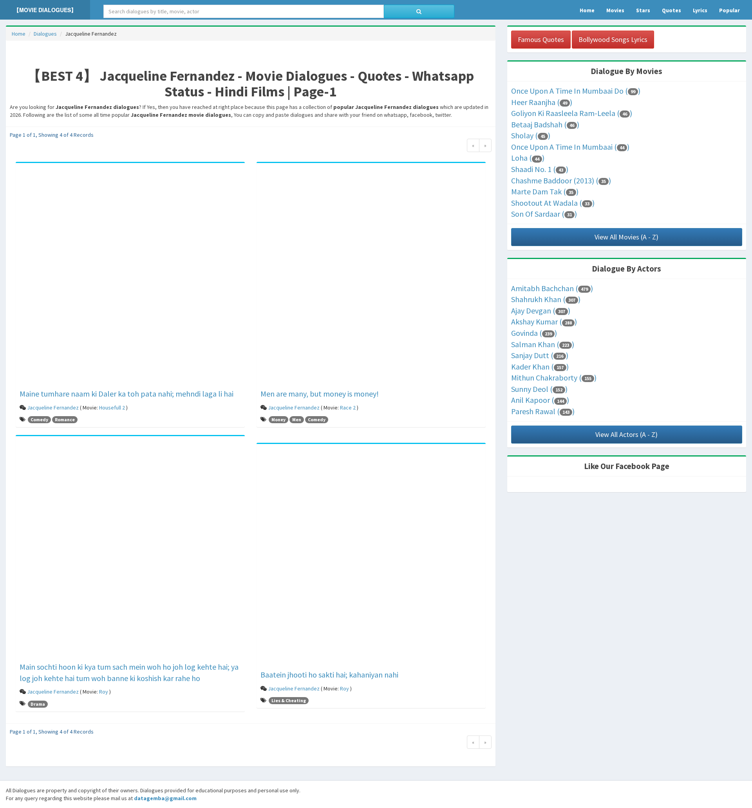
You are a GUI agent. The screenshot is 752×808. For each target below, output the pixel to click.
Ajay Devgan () (540, 310)
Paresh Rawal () (543, 411)
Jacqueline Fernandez (53, 407)
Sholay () (530, 135)
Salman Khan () (542, 344)
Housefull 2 (112, 407)
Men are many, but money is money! (319, 394)
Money (278, 419)
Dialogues (45, 33)
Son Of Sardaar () (544, 214)
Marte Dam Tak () (544, 191)
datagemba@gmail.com (165, 798)
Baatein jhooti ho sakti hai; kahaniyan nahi (329, 674)
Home (18, 33)
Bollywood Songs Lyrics (612, 39)
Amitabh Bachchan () (552, 288)
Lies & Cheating (288, 700)
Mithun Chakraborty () (554, 377)
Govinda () (534, 333)
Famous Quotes (541, 39)
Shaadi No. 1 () (539, 169)
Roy (103, 691)
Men (296, 419)
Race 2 (348, 407)
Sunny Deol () (539, 389)
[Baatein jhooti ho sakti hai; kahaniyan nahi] (371, 558)
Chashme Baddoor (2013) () (561, 180)
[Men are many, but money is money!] (371, 277)
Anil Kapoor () (540, 400)
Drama (38, 704)
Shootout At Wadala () (553, 203)
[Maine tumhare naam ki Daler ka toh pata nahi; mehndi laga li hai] (130, 277)
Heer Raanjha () (541, 102)
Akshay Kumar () (544, 321)
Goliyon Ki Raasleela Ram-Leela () (571, 113)
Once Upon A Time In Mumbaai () (570, 147)
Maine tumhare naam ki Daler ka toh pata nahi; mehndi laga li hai (126, 394)
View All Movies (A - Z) (626, 236)
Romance (65, 419)
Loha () (527, 158)
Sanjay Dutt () (539, 355)
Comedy (39, 419)
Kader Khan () (540, 366)
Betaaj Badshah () (545, 124)
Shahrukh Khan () (545, 299)
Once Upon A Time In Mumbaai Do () (575, 91)
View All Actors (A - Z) (626, 434)
